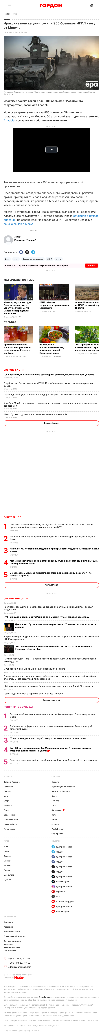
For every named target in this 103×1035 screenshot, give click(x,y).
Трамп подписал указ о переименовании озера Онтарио (33, 693)
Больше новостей (51, 700)
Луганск (7, 879)
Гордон (7, 14)
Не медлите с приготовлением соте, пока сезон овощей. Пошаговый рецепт (51, 348)
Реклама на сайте (12, 931)
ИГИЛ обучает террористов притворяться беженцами (54, 305)
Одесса (7, 856)
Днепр (7, 870)
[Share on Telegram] (33, 252)
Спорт (6, 801)
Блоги (54, 796)
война (16, 259)
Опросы (55, 824)
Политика (8, 786)
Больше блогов (51, 423)
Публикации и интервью (63, 786)
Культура (8, 805)
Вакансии (8, 922)
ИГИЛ (49, 259)
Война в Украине (12, 782)
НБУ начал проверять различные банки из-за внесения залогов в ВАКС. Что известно (49, 686)
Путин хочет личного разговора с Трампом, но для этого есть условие (49, 374)
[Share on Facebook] (21, 252)
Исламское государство (33, 259)
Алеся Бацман (62, 881)
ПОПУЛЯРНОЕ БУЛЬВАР (19, 707)
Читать (91, 265)
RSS (58, 896)
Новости (8, 776)
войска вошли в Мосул (19, 224)
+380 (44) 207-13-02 (19, 962)
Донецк (7, 861)
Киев (6, 846)
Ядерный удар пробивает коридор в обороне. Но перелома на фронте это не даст (51, 394)
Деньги (7, 791)
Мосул (58, 259)
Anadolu (9, 120)
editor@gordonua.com (19, 967)
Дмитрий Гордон (64, 847)
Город (6, 841)
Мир (15, 14)
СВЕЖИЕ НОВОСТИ (16, 598)
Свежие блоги (14, 369)
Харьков (8, 865)
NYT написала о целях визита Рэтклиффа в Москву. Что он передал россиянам (47, 617)
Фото (54, 815)
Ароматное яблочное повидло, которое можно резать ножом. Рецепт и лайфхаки (17, 348)
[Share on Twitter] (27, 252)
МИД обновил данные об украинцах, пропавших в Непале (35, 668)
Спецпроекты (58, 833)
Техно (6, 810)
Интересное (9, 829)
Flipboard (60, 891)
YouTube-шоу (58, 829)
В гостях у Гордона (61, 791)
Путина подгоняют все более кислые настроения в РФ (36, 414)
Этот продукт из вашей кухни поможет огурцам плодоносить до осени (88, 347)
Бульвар (10, 322)
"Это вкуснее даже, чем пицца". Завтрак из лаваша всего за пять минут (48, 738)
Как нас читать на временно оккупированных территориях (12, 945)
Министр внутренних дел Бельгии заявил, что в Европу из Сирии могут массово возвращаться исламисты (17, 308)
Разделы (56, 776)
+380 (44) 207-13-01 (19, 958)
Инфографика (10, 824)
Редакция (8, 927)
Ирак (7, 259)
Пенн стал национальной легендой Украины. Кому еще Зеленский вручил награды (53, 760)
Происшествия (11, 819)
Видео (54, 819)
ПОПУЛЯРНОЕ (12, 517)
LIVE (54, 805)
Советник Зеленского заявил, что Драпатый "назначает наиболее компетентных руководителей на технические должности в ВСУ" (52, 526)
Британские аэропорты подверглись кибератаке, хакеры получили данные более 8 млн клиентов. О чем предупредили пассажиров (50, 677)
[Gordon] (51, 6)
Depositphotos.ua (46, 997)
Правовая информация (14, 936)
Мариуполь (9, 875)
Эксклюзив (57, 810)
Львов (6, 851)
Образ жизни (10, 815)
